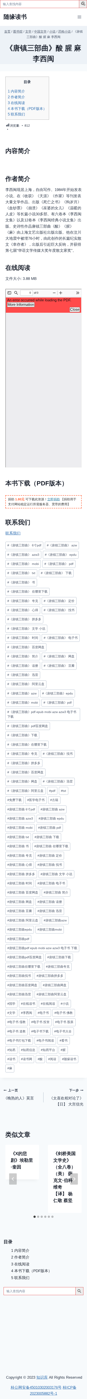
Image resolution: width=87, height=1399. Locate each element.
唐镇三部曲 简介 (56, 892)
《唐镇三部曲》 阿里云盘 (25, 684)
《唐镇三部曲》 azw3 (23, 554)
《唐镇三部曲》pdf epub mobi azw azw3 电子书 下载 (41, 714)
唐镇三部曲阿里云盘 (51, 994)
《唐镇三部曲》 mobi (23, 564)
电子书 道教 (16, 1031)
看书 (64, 1040)
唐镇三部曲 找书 (49, 864)
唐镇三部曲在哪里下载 (23, 966)
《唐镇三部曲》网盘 (22, 781)
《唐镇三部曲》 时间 (22, 638)
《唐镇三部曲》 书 (21, 582)
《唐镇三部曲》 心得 (22, 610)
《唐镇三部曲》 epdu (61, 554)
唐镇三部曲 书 (18, 846)
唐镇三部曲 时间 (19, 883)
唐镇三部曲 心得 (19, 864)
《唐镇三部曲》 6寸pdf (24, 545)
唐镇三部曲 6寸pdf (21, 809)
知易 (11, 1050)
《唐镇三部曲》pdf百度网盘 (27, 726)
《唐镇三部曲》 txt (21, 573)
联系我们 (16, 114)
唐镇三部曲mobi (49, 929)
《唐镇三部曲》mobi (22, 702)
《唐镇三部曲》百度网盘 (25, 772)
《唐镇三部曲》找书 (58, 753)
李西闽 (26, 1013)
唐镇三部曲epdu (19, 929)
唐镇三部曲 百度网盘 (22, 892)
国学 (11, 1003)
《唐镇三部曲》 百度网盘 (25, 647)
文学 (11, 1013)
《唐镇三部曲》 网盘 (59, 656)
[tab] (34, 1217)
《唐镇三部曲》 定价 (59, 601)
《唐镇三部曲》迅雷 (58, 781)
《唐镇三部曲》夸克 (22, 753)
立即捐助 (53, 499)
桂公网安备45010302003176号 (36, 1387)
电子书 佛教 (63, 1013)
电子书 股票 (64, 1022)
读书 (11, 1059)
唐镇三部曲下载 (59, 957)
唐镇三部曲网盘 (54, 985)
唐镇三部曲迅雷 (19, 994)
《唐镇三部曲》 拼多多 (24, 619)
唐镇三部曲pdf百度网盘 (24, 957)
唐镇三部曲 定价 (49, 855)
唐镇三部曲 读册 (49, 902)
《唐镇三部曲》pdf (58, 702)
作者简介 (16, 97)
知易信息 (28, 1050)
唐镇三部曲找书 (19, 975)
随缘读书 (69, 1059)
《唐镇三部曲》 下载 (56, 573)
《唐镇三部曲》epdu (57, 693)
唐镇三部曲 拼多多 (21, 874)
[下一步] (74, 1179)
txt (63, 791)
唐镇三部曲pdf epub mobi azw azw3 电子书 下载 (42, 948)
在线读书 (28, 1003)
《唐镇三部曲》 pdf (58, 564)
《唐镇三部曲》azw (22, 693)
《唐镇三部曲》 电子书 (61, 638)
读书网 (26, 1059)
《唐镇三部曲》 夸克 (22, 601)
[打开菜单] (79, 16)
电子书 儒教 (16, 1022)
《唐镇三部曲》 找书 (59, 610)
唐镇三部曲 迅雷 (49, 911)
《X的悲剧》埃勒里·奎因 (22, 1160)
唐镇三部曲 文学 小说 (56, 874)
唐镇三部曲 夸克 (19, 855)
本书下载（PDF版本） (27, 109)
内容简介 (16, 91)
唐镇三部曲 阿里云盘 (22, 920)
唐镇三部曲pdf (18, 939)
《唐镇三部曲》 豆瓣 (59, 665)
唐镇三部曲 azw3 (20, 818)
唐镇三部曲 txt (18, 837)
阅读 (52, 1059)
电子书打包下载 (19, 1040)
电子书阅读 (45, 1040)
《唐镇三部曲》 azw (62, 545)
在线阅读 (16, 103)
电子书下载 (40, 1031)
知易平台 (48, 1050)
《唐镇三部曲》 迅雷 (22, 675)
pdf (52, 791)
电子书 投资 (40, 1022)
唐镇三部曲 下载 (47, 837)
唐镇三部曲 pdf (49, 827)
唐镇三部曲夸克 (58, 966)
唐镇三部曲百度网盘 (22, 985)
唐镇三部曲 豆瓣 (19, 911)
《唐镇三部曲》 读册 (22, 665)
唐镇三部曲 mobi (20, 827)
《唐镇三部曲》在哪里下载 (27, 744)
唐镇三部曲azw (55, 920)
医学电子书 (36, 800)
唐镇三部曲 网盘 (19, 902)
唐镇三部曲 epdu (51, 818)
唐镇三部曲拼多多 (50, 975)
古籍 (54, 800)
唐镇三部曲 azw (52, 809)
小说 (65, 1003)
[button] (83, 4)
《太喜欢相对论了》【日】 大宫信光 (66, 1097)
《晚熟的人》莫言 (19, 1094)
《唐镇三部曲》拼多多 (23, 763)
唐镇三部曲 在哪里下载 (51, 846)
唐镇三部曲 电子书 (51, 883)
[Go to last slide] (13, 1179)
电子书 (43, 1013)
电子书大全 (63, 1031)
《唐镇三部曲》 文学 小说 (26, 628)
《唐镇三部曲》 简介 (22, 656)
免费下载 (14, 800)
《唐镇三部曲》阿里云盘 (25, 791)
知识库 (42, 1377)
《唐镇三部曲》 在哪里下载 (27, 591)
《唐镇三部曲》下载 (22, 735)
